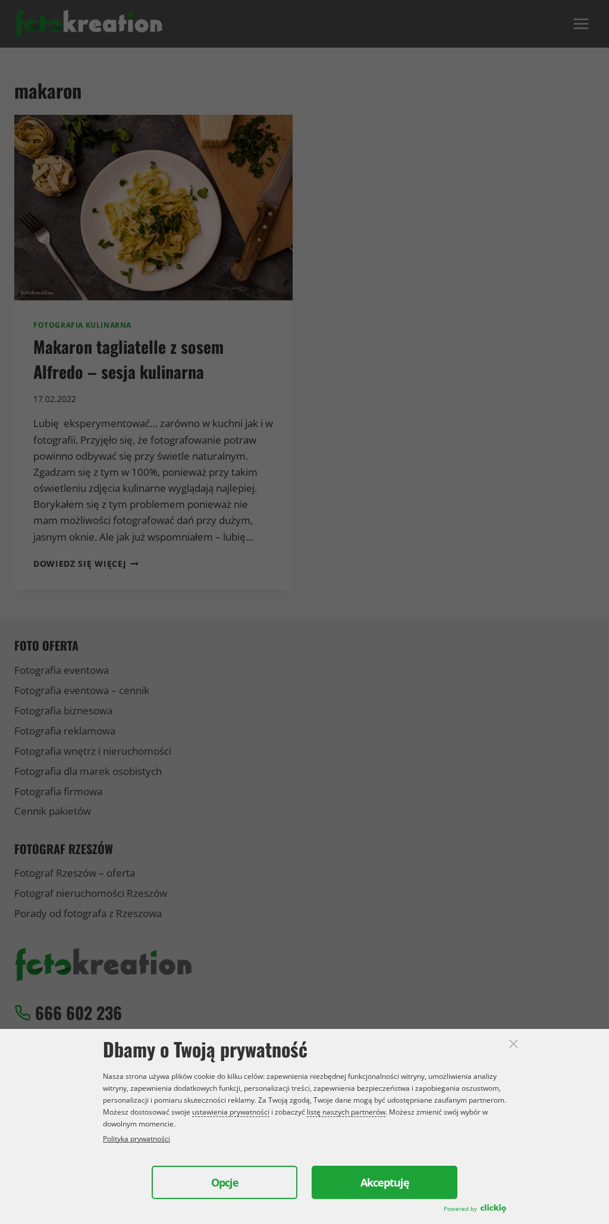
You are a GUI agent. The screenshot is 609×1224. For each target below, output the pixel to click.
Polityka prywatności (136, 1139)
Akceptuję (384, 1182)
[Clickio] (493, 1209)
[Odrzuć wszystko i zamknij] (513, 1043)
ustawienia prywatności (230, 1112)
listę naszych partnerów (346, 1112)
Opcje (224, 1182)
